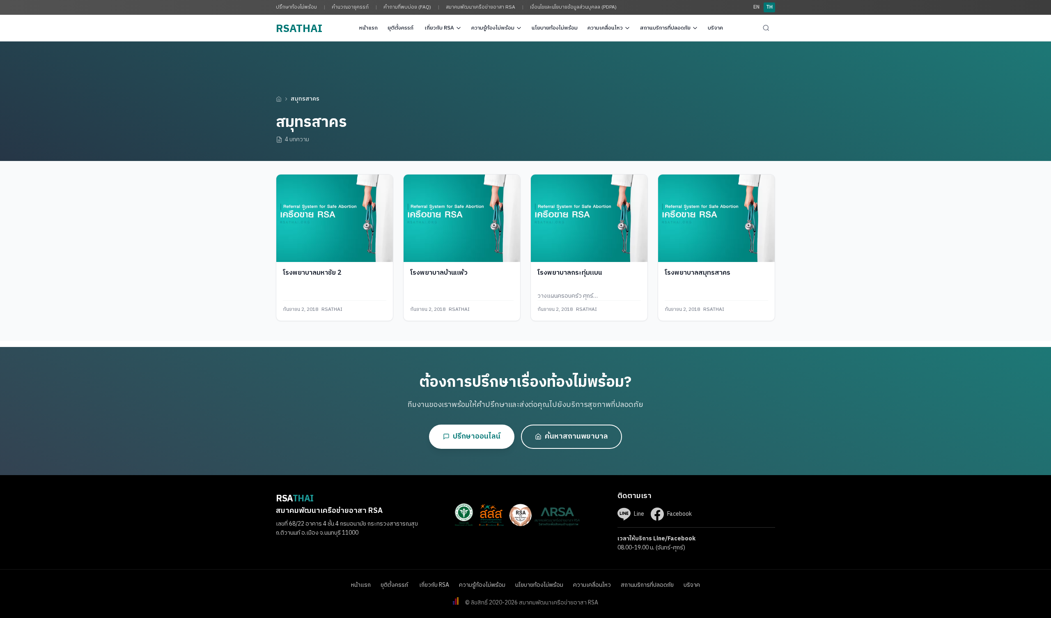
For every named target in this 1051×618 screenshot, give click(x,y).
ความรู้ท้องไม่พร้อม (492, 27)
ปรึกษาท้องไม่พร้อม (296, 7)
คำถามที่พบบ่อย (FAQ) (407, 7)
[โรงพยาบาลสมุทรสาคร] (716, 218)
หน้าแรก (368, 27)
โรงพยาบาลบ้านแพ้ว (439, 272)
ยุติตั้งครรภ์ (401, 27)
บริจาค (715, 27)
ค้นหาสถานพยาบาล (576, 436)
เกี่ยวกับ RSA (439, 27)
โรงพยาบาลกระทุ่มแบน (569, 272)
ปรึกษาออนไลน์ (476, 436)
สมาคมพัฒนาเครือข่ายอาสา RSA (480, 7)
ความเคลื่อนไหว (605, 27)
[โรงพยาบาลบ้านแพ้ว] (462, 218)
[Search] (766, 28)
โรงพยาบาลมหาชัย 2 (312, 272)
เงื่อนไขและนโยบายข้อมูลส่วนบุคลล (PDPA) (573, 7)
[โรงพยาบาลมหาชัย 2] (334, 218)
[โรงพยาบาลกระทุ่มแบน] (589, 218)
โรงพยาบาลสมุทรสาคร (697, 272)
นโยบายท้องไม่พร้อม (555, 27)
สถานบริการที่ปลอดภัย (665, 27)
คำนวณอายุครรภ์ (350, 7)
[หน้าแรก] (279, 99)
